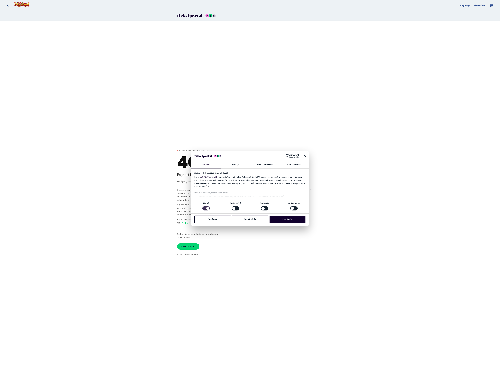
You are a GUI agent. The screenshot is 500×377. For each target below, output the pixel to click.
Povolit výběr (250, 219)
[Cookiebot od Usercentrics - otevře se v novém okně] (287, 156)
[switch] (235, 208)
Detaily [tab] (235, 164)
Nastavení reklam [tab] (265, 164)
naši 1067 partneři (208, 177)
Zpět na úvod (188, 246)
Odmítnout (212, 219)
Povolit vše (287, 219)
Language (464, 5)
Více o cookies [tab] (294, 164)
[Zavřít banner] (305, 156)
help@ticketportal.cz (192, 254)
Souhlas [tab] (206, 164)
